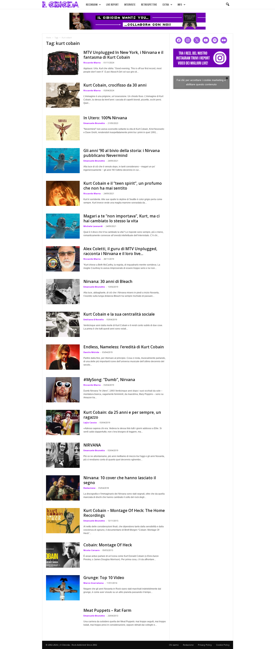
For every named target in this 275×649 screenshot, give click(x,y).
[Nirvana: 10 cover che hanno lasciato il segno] (63, 488)
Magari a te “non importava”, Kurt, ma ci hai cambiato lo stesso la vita (121, 218)
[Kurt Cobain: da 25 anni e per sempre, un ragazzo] (63, 422)
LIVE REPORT (112, 4)
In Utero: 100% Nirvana (105, 117)
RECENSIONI (91, 4)
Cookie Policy (223, 644)
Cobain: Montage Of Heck (107, 544)
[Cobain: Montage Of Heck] (63, 555)
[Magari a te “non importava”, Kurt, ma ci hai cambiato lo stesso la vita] (63, 226)
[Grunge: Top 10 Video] (63, 587)
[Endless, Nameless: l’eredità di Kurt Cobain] (63, 357)
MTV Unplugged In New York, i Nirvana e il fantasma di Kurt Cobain (123, 55)
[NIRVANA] (63, 455)
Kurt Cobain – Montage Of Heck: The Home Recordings (124, 513)
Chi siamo (174, 644)
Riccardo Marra (92, 62)
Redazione (89, 488)
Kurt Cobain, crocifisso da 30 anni (114, 85)
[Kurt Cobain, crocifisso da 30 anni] (63, 95)
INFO (180, 4)
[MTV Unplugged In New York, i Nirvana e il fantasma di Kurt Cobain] (63, 62)
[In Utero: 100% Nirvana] (63, 127)
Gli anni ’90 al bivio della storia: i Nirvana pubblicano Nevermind (121, 153)
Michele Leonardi (93, 226)
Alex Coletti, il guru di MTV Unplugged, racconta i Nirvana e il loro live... (120, 251)
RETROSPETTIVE (149, 4)
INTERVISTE (129, 4)
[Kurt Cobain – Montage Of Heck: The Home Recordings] (63, 520)
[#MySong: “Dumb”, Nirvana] (63, 389)
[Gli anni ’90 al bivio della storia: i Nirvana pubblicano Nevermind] (63, 160)
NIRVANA (92, 445)
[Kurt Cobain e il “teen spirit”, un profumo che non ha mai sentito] (63, 193)
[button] (227, 4)
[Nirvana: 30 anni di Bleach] (63, 291)
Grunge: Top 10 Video (103, 577)
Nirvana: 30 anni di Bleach (107, 281)
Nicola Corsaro (91, 550)
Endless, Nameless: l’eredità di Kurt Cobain (123, 346)
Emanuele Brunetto (94, 123)
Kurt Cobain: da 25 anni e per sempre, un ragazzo (122, 415)
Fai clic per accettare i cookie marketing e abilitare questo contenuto (201, 82)
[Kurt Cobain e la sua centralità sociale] (63, 324)
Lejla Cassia (90, 422)
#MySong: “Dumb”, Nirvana (109, 379)
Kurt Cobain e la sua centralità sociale (119, 314)
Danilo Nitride (91, 352)
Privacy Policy (205, 644)
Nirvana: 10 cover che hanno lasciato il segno (119, 480)
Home (48, 37)
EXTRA (166, 4)
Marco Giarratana (93, 583)
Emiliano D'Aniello (93, 319)
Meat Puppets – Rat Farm (107, 610)
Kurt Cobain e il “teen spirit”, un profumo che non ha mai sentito (122, 186)
